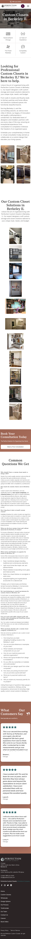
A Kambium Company (23, 881)
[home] (9, 6)
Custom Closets (6, 894)
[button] (27, 6)
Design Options (6, 901)
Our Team (4, 911)
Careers (3, 918)
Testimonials (5, 908)
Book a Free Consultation (15, 447)
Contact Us (4, 915)
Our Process (5, 905)
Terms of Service (15, 930)
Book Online (4, 922)
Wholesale (4, 898)
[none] (15, 236)
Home (3, 891)
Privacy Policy (4, 930)
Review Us (4, 866)
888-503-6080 (10, 875)
